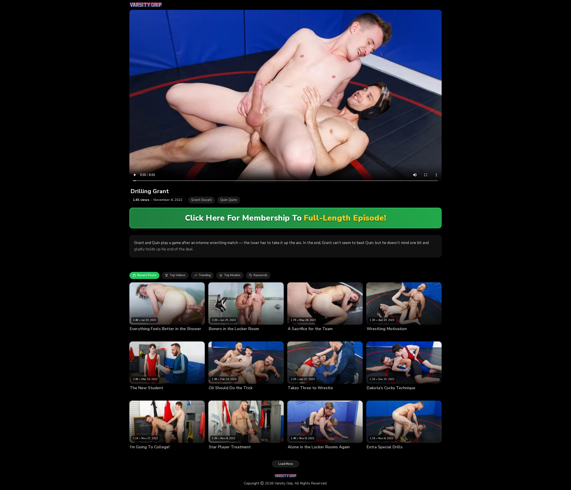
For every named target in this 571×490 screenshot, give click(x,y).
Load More (285, 464)
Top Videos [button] (177, 275)
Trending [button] (205, 275)
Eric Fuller (237, 395)
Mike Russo (233, 336)
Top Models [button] (232, 275)
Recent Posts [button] (146, 275)
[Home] (145, 5)
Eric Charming (237, 455)
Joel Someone (398, 336)
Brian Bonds (217, 455)
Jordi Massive (139, 336)
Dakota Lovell (376, 336)
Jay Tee (314, 455)
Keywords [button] (260, 275)
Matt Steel (157, 336)
